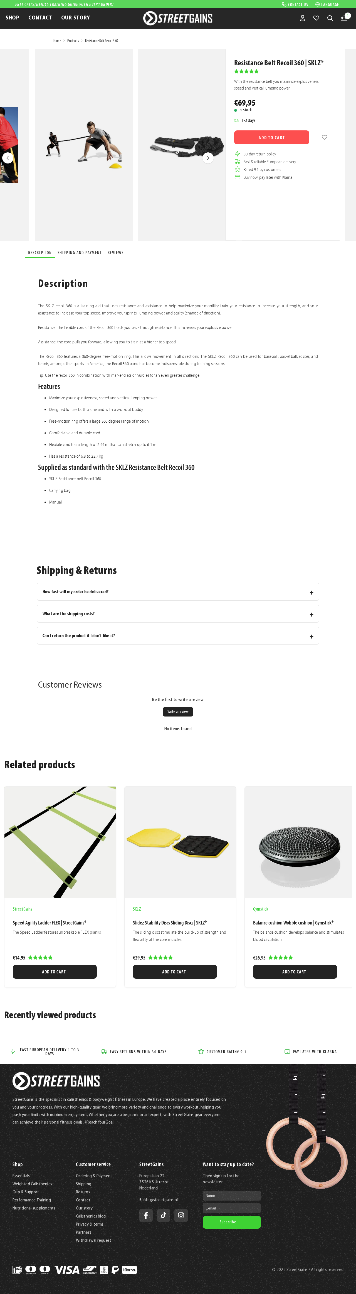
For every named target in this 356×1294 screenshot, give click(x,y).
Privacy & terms (90, 1224)
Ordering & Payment (94, 1176)
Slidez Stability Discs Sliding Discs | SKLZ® (170, 922)
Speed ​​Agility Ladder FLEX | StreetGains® (49, 922)
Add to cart (272, 137)
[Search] (330, 18)
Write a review (178, 712)
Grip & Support (26, 1192)
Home (57, 41)
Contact (83, 1200)
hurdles (143, 375)
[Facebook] (146, 1215)
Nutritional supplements (34, 1208)
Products (73, 41)
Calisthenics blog (91, 1216)
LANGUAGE (330, 4)
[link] (325, 137)
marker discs (121, 375)
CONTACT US (298, 4)
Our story (84, 1208)
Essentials (21, 1176)
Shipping (83, 1184)
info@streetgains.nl (160, 1200)
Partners (83, 1232)
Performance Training (32, 1200)
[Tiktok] (163, 1215)
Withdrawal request (93, 1240)
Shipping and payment (80, 252)
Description (40, 252)
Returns (83, 1192)
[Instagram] (181, 1215)
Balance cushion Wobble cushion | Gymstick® (293, 922)
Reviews (116, 252)
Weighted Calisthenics (32, 1184)
